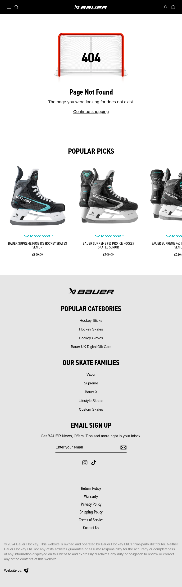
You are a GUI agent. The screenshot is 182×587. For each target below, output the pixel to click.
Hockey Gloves (91, 338)
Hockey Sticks (91, 320)
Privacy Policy (91, 504)
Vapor (91, 374)
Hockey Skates (91, 329)
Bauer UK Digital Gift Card (91, 347)
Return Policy (91, 488)
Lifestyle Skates (91, 401)
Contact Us (91, 527)
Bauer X (91, 392)
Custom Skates (91, 409)
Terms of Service (91, 520)
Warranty (91, 496)
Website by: (13, 570)
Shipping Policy (91, 512)
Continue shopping (91, 111)
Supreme (91, 383)
